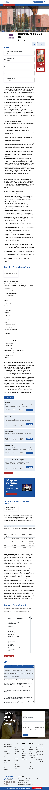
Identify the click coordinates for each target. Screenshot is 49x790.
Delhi (23, 747)
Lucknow (24, 753)
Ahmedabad (32, 755)
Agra (23, 757)
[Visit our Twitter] (14, 782)
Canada (16, 749)
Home (5, 7)
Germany (16, 757)
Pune (23, 751)
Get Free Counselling (40, 69)
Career (5, 758)
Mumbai (31, 749)
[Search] (33, 2)
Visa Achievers (7, 764)
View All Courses (8, 473)
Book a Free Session (11, 493)
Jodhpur (31, 768)
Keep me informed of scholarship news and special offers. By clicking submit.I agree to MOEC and (33, 730)
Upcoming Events (8, 744)
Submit (25, 734)
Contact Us (6, 766)
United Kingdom (13, 7)
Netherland (17, 766)
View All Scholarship (9, 656)
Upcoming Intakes (8, 746)
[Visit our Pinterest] (4, 784)
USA (15, 746)
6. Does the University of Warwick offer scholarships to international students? (17, 694)
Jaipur (23, 746)
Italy (15, 762)
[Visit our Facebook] (7, 782)
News (5, 748)
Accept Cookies (37, 788)
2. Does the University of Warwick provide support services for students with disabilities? (19, 680)
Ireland (16, 758)
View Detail (29, 410)
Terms (40, 730)
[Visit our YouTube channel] (9, 782)
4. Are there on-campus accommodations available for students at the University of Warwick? (17, 687)
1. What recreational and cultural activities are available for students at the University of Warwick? (18, 666)
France (16, 760)
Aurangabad (24, 759)
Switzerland (17, 764)
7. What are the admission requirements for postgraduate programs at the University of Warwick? (18, 698)
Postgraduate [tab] (9, 397)
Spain (15, 768)
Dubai (30, 766)
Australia (16, 751)
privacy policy (26, 731)
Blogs (5, 768)
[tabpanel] (19, 437)
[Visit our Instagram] (4, 782)
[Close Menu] (45, 2)
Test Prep (6, 769)
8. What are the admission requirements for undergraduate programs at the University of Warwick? (18, 701)
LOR (4, 757)
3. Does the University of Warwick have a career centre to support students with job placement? (18, 684)
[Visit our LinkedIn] (11, 782)
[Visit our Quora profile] (7, 784)
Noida (23, 749)
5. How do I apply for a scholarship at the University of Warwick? (17, 691)
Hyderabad (24, 755)
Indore (23, 761)
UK (15, 747)
